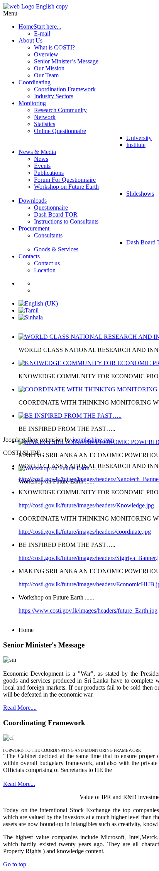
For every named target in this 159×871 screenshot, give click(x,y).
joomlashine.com (93, 439)
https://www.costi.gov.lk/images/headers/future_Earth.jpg (88, 610)
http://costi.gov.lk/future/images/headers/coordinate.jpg (85, 531)
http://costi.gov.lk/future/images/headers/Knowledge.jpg (86, 505)
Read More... (19, 783)
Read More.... (20, 707)
